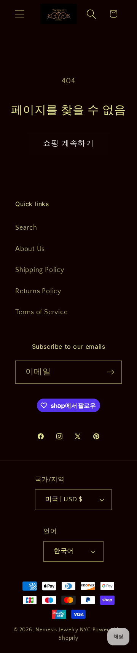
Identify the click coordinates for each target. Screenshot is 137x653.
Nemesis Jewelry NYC (63, 630)
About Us (30, 249)
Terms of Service (41, 312)
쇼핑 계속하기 (68, 143)
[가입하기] (110, 372)
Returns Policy (38, 291)
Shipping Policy (39, 270)
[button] (19, 14)
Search (26, 228)
